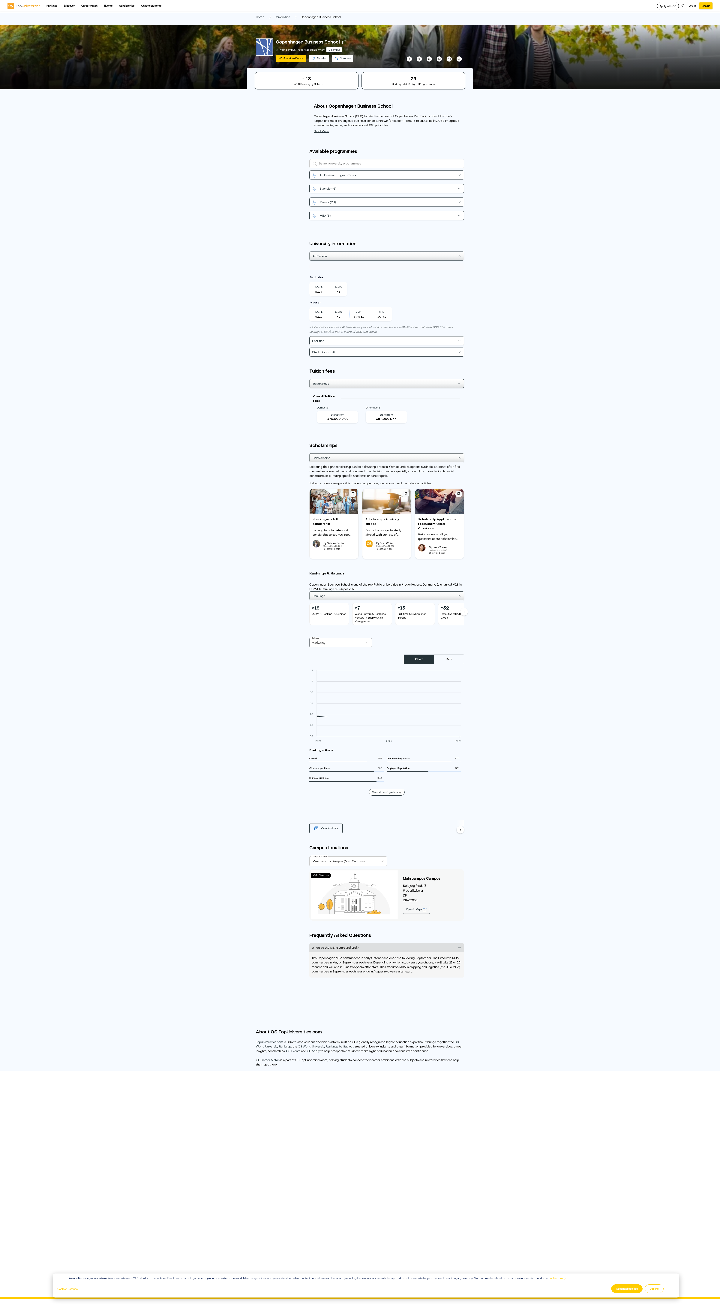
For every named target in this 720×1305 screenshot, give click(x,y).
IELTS (338, 286)
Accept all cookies (627, 1288)
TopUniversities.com (269, 1042)
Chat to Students (151, 5)
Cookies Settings (67, 1289)
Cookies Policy (557, 1278)
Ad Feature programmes (338, 175)
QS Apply (313, 1051)
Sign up (705, 6)
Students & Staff (323, 352)
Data (449, 659)
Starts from (337, 414)
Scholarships (126, 5)
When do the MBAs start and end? (335, 948)
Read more (321, 131)
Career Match (89, 5)
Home (260, 17)
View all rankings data (385, 792)
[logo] (24, 6)
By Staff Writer (385, 543)
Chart (419, 659)
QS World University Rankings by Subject (326, 1046)
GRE (381, 311)
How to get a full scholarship (325, 521)
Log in (692, 5)
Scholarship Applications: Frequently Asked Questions (437, 523)
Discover (69, 5)
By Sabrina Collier (333, 543)
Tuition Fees (321, 384)
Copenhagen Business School (308, 42)
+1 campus (334, 49)
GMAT (359, 311)
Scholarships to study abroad (382, 521)
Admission (320, 256)
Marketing (319, 643)
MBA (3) (325, 216)
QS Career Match (268, 1060)
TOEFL (318, 286)
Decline (654, 1288)
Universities (282, 17)
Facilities (318, 341)
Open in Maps (414, 909)
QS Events (293, 1051)
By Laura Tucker (438, 547)
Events (108, 5)
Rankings (51, 5)
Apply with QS (668, 6)
